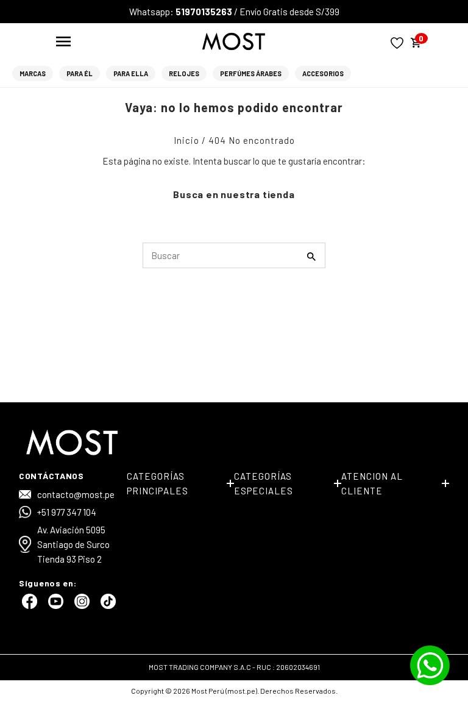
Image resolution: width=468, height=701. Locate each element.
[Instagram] (80, 605)
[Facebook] (28, 605)
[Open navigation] (63, 41)
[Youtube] (54, 605)
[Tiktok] (107, 605)
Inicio (186, 140)
